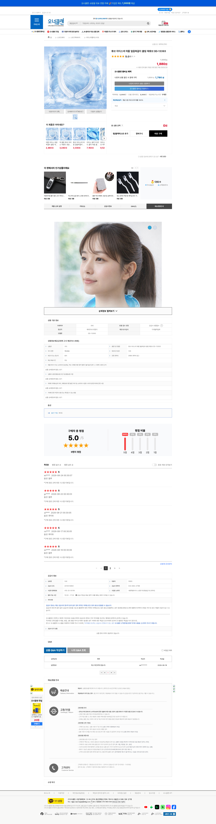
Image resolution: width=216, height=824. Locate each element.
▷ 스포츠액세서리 (74, 37)
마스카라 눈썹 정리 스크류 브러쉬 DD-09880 (82, 196)
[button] (35, 726)
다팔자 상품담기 (96, 111)
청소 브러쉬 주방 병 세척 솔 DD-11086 (128, 196)
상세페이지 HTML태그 (75, 111)
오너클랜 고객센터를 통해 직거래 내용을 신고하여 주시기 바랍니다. (136, 623)
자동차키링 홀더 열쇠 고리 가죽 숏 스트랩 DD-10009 (60, 196)
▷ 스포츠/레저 (59, 37)
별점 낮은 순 (68, 465)
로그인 (161, 13)
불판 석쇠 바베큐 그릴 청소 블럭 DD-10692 (105, 196)
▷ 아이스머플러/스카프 (91, 37)
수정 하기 (51, 782)
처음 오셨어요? (175, 13)
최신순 (46, 465)
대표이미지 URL (54, 111)
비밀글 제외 (168, 650)
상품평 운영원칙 (166, 564)
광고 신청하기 (36, 13)
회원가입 (167, 13)
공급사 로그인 (46, 13)
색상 (116, 106)
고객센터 (185, 13)
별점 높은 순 (56, 465)
